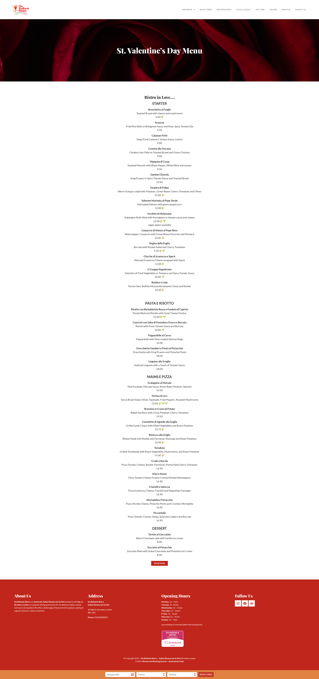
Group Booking (224, 9)
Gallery (273, 9)
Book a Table (206, 9)
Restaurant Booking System (154, 661)
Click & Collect (243, 9)
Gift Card (260, 9)
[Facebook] (245, 603)
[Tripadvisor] (252, 603)
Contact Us (300, 9)
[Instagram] (238, 603)
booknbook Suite (175, 661)
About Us (286, 9)
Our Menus (187, 9)
